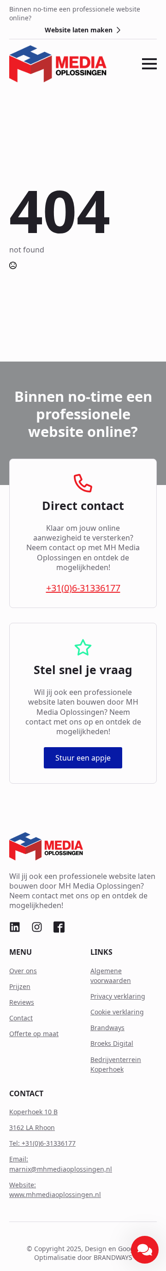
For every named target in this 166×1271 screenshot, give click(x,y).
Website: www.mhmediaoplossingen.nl (55, 1189)
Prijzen (19, 986)
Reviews (21, 1002)
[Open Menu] (149, 63)
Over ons (23, 970)
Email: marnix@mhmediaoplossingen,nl (60, 1163)
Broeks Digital (111, 1043)
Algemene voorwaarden (110, 975)
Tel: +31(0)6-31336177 (42, 1143)
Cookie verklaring (117, 1011)
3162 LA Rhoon (32, 1127)
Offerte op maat (34, 1033)
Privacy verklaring (117, 996)
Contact (21, 1017)
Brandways (107, 1027)
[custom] (14, 927)
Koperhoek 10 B (33, 1111)
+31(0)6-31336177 (83, 588)
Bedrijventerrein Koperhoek (115, 1064)
